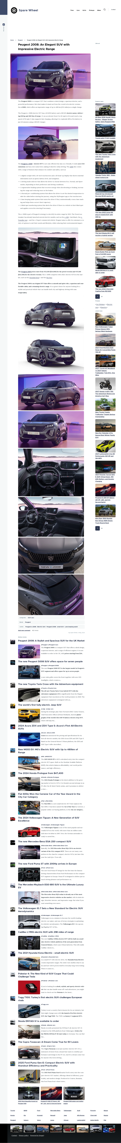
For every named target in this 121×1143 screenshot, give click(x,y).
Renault (52, 1115)
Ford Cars (50, 868)
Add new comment (24, 630)
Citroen (66, 1120)
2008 (71, 167)
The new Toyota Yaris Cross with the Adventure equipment (105, 157)
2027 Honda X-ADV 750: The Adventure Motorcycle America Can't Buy (105, 394)
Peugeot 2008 (26, 272)
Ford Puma (50, 1069)
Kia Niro (49, 277)
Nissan (106, 1110)
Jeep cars (50, 709)
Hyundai (45, 957)
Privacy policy (24, 1135)
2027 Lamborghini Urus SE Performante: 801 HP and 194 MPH (105, 456)
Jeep (43, 709)
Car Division (100, 304)
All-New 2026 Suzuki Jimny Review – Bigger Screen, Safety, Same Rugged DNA (105, 120)
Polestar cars (53, 980)
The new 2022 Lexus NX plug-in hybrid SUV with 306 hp (104, 215)
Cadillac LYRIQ (54, 936)
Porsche (93, 1110)
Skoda (44, 1025)
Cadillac (44, 936)
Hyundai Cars (53, 957)
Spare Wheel (28, 10)
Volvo (39, 1120)
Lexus (52, 1120)
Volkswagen (46, 825)
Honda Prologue (53, 777)
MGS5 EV (49, 756)
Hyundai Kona (34, 277)
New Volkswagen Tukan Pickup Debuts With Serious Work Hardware (104, 329)
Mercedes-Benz (47, 845)
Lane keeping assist (71, 626)
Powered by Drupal (37, 1135)
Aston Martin (94, 1120)
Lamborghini (81, 1120)
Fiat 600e (49, 801)
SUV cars (31, 617)
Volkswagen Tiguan (58, 825)
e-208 (67, 217)
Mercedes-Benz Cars (61, 845)
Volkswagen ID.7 (57, 915)
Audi (78, 1110)
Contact (113, 9)
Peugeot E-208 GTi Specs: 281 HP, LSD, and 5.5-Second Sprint (104, 500)
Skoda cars (51, 1025)
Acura (44, 732)
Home (12, 40)
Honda (44, 777)
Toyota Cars (52, 688)
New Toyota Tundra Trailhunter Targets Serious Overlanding (105, 415)
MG (43, 756)
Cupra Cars (51, 1046)
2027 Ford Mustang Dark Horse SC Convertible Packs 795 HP (105, 350)
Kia (25, 1115)
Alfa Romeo (80, 1115)
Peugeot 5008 (54, 665)
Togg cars (45, 1004)
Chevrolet (93, 1115)
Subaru (26, 1120)
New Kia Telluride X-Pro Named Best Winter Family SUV (105, 435)
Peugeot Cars (53, 644)
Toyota (44, 688)
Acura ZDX (51, 732)
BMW (25, 1110)
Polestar (45, 980)
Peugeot (20, 40)
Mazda (106, 1115)
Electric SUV (41, 626)
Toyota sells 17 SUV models (105, 138)
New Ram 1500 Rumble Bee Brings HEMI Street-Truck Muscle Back (104, 521)
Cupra (44, 1046)
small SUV (60, 626)
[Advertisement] (56, 26)
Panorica (104, 307)
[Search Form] (104, 9)
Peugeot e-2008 (26, 164)
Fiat (43, 801)
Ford (43, 868)
